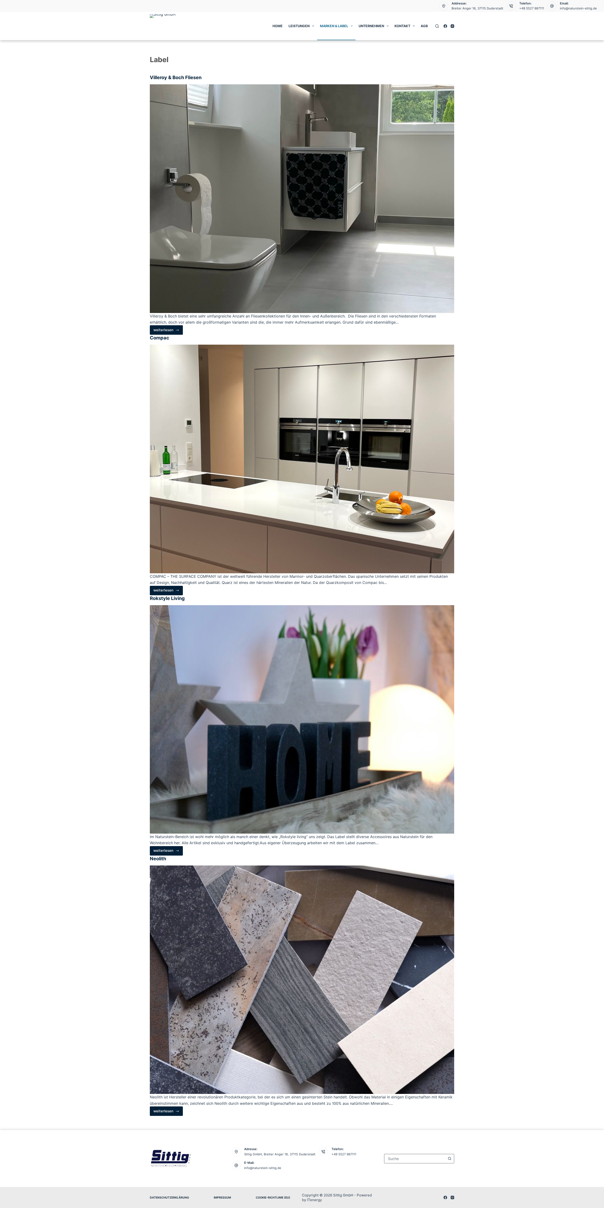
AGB (424, 26)
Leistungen (299, 26)
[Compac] (302, 459)
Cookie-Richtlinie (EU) (273, 1197)
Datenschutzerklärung (169, 1197)
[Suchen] (437, 26)
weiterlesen (166, 331)
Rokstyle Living (167, 598)
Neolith (158, 858)
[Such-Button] (449, 1158)
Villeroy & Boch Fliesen (175, 77)
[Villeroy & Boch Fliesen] (302, 198)
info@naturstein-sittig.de (578, 8)
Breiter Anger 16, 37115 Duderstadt (477, 8)
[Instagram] (452, 26)
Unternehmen (371, 26)
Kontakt (402, 26)
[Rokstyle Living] (302, 719)
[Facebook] (445, 26)
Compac (159, 338)
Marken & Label (334, 26)
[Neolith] (302, 979)
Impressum (222, 1197)
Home (278, 26)
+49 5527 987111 (531, 8)
